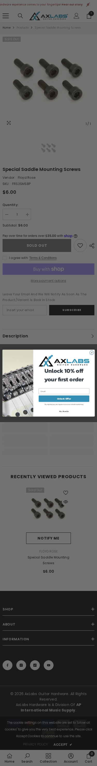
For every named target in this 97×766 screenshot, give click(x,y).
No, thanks (64, 411)
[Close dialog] (91, 352)
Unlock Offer (64, 398)
